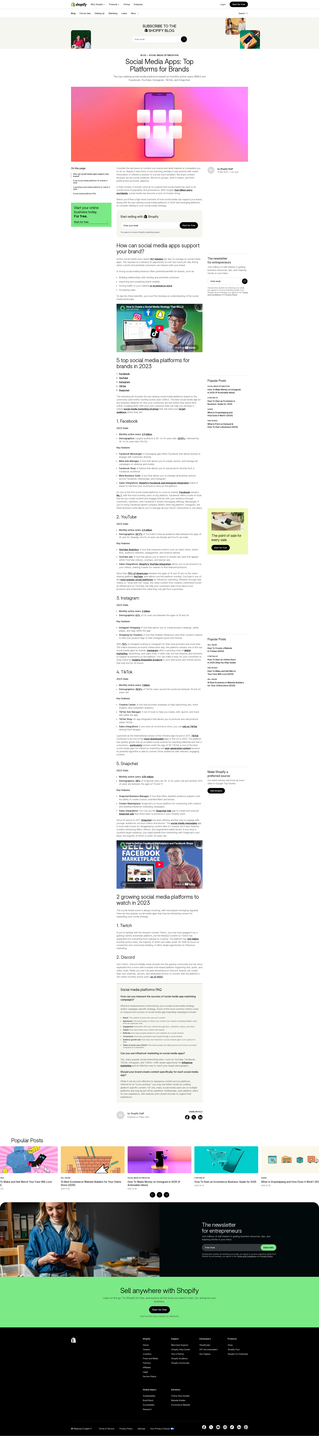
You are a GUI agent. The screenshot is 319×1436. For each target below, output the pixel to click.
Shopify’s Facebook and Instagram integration (164, 483)
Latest (124, 13)
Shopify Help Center (180, 1349)
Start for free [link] (188, 225)
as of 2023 (156, 976)
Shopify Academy (179, 1358)
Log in (223, 4)
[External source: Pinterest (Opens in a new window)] (246, 1427)
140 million (193, 939)
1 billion (146, 685)
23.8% (181, 438)
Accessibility (148, 1405)
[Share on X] (194, 1117)
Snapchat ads (126, 814)
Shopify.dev (204, 1345)
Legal (145, 1372)
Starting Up (100, 13)
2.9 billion (147, 434)
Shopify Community (180, 1363)
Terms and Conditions (246, 1256)
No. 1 (119, 495)
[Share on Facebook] (187, 1117)
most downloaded (153, 739)
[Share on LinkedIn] (200, 1117)
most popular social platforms (136, 579)
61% (137, 615)
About (146, 1345)
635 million (148, 776)
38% (137, 781)
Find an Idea (85, 13)
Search (242, 13)
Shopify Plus (234, 1349)
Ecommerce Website (180, 1405)
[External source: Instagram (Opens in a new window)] (225, 1427)
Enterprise (138, 4)
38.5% (138, 689)
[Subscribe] (184, 39)
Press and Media (150, 1358)
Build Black (148, 1400)
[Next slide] (166, 1195)
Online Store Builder (180, 1396)
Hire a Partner (177, 1354)
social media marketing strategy (141, 409)
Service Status (149, 1376)
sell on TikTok (189, 726)
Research (147, 1409)
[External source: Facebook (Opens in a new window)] (204, 1427)
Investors (147, 1354)
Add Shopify (216, 790)
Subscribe (268, 1247)
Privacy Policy (231, 295)
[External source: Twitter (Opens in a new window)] (211, 1427)
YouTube (123, 378)
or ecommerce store (161, 285)
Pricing (127, 4)
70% (124, 644)
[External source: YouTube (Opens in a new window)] (218, 1427)
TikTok (122, 386)
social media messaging (184, 823)
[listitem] (159, 1166)
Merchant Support (179, 1345)
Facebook (124, 373)
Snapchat (124, 390)
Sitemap (141, 1428)
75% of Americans (138, 573)
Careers (146, 1349)
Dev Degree (204, 1354)
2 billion (146, 611)
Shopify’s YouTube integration (155, 564)
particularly (136, 745)
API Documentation (208, 1349)
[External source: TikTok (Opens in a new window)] (232, 1427)
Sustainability (149, 1396)
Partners (147, 1363)
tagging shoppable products (147, 659)
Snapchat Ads (163, 810)
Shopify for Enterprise (238, 1354)
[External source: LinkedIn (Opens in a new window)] (239, 1427)
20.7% (138, 534)
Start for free (238, 4)
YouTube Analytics (129, 549)
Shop (230, 1345)
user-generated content (178, 748)
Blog (73, 13)
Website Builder (178, 1400)
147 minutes (156, 259)
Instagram (124, 382)
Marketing (113, 13)
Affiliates (147, 1367)
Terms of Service (106, 1428)
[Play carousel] (159, 1195)
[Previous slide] (152, 1195)
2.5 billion (147, 530)
